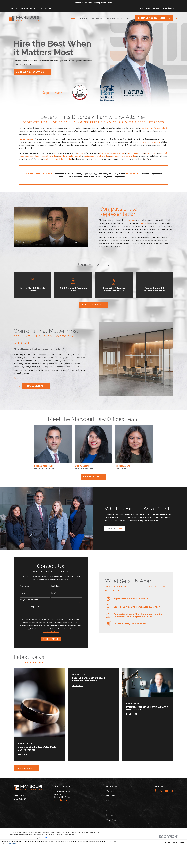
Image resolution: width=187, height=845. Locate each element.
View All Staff (91, 477)
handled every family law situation (57, 159)
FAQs (108, 801)
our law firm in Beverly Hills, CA (155, 128)
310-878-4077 (170, 8)
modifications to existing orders (96, 156)
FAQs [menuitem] (129, 18)
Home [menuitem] (73, 18)
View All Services (91, 305)
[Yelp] (172, 790)
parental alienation (66, 156)
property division (118, 153)
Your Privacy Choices (37, 838)
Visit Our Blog (24, 768)
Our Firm (110, 791)
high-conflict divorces (135, 153)
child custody (104, 153)
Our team (144, 223)
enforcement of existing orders (123, 156)
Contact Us (111, 820)
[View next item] (19, 386)
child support (150, 153)
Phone (22, 593)
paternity (78, 156)
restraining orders (49, 156)
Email (53, 593)
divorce (80, 153)
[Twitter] (161, 790)
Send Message (50, 639)
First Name (24, 586)
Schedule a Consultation (152, 18)
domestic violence (33, 156)
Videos (140, 8)
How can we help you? (29, 607)
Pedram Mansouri (26, 139)
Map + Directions (60, 800)
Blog (148, 8)
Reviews (156, 8)
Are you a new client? (29, 600)
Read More (112, 528)
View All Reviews (34, 386)
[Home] (24, 18)
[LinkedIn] (166, 790)
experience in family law (150, 142)
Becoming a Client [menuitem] (114, 18)
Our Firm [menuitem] (83, 18)
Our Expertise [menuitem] (97, 18)
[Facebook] (155, 790)
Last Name (55, 586)
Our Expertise (112, 796)
